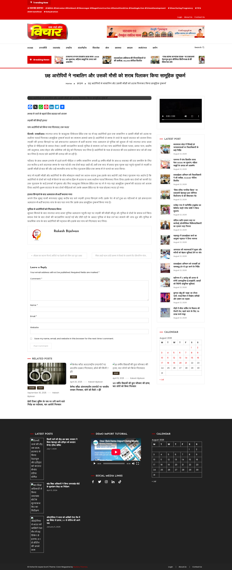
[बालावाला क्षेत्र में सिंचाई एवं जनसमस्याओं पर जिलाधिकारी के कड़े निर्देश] (165, 148)
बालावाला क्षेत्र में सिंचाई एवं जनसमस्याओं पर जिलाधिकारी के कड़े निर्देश (185, 147)
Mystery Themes (80, 567)
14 (186, 357)
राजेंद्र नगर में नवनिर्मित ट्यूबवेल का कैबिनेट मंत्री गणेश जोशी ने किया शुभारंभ (187, 208)
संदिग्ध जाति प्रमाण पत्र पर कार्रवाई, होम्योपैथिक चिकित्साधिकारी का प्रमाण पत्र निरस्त (187, 223)
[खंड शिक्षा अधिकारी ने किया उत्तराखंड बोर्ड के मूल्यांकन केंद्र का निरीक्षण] (37, 497)
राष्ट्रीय (69, 47)
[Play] (94, 463)
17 (162, 362)
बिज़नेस (96, 47)
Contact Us (199, 17)
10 (162, 357)
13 (180, 357)
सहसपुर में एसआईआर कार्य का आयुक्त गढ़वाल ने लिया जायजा (185, 237)
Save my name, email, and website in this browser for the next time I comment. (74, 338)
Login (179, 17)
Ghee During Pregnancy (181, 8)
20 (180, 362)
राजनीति (43, 47)
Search (198, 47)
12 (174, 357)
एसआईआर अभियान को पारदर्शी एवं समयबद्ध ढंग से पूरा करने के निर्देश (186, 265)
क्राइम (130, 47)
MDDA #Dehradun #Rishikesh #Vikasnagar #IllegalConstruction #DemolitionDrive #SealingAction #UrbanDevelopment (106, 8)
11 (167, 357)
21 (186, 362)
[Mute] (133, 463)
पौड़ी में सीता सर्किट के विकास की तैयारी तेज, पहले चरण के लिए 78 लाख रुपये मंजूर (186, 311)
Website (34, 327)
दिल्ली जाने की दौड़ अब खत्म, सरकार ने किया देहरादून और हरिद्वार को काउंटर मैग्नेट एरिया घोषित (62, 442)
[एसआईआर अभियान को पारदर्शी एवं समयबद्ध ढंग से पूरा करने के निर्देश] (165, 268)
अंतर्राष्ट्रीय (82, 47)
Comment (36, 278)
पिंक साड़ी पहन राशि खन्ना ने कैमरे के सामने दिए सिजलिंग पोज (120, 255)
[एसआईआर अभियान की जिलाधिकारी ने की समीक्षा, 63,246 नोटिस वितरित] (165, 179)
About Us (188, 17)
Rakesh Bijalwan (66, 231)
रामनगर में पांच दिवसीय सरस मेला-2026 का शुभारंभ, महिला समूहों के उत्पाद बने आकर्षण (76, 59)
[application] (116, 452)
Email (33, 316)
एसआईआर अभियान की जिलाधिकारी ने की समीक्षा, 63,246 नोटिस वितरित (123, 59)
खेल (107, 47)
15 (192, 357)
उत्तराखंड (56, 47)
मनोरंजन (142, 47)
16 (198, 357)
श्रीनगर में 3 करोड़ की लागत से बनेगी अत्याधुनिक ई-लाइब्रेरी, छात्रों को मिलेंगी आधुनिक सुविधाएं (187, 281)
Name (34, 305)
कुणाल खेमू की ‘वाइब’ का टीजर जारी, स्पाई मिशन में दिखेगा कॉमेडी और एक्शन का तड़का (186, 296)
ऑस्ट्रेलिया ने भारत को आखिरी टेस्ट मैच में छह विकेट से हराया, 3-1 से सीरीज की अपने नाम (63, 520)
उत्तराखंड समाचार (36, 8)
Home (30, 47)
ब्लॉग (155, 47)
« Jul (162, 379)
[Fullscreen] (137, 463)
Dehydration (52, 11)
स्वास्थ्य (118, 47)
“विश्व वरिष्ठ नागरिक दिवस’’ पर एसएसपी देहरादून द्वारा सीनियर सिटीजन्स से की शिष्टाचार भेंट (172, 59)
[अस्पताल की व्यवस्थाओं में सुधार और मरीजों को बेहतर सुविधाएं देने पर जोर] (165, 254)
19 (174, 362)
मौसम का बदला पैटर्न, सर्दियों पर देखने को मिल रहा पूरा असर (58, 255)
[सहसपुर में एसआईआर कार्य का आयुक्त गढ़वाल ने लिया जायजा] (165, 240)
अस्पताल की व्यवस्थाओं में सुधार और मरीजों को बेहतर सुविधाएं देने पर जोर (187, 251)
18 (168, 362)
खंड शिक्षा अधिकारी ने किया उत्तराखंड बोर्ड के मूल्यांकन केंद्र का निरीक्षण (63, 485)
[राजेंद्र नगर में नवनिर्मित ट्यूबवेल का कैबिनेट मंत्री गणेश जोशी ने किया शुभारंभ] (165, 209)
